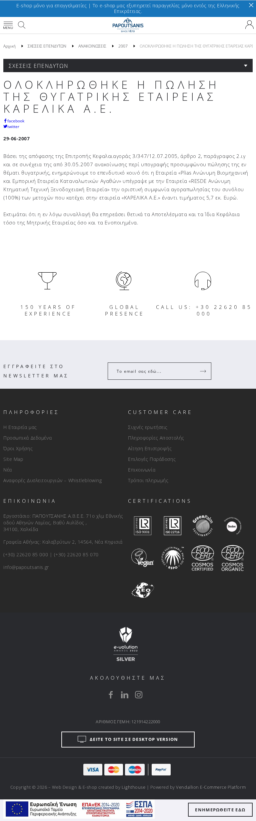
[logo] (128, 25)
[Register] (203, 371)
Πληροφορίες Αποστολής (156, 438)
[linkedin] (124, 694)
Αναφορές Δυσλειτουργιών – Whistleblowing (52, 480)
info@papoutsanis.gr (26, 567)
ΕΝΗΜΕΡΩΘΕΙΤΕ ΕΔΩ (220, 810)
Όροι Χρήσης (18, 448)
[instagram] (138, 694)
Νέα (7, 470)
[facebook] (110, 694)
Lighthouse (133, 787)
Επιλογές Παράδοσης (152, 459)
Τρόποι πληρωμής (148, 480)
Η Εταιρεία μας (20, 427)
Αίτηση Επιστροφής (150, 448)
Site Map (13, 459)
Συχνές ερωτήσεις (148, 427)
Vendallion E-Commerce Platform (211, 787)
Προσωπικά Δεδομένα (27, 438)
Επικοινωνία (141, 470)
